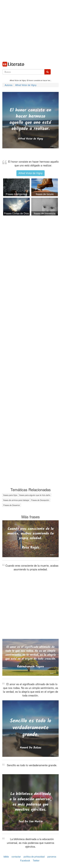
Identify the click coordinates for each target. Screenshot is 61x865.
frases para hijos (10, 495)
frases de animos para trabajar (16, 500)
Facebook (25, 860)
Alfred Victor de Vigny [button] (30, 173)
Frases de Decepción (40, 500)
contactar (16, 856)
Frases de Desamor (11, 505)
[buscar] (47, 71)
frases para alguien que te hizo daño (34, 495)
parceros (51, 856)
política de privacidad (34, 856)
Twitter (36, 860)
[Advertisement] (30, 30)
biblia (6, 856)
